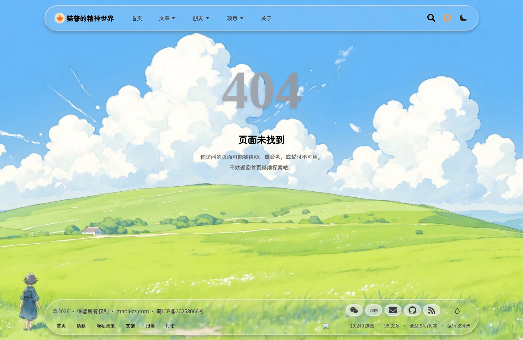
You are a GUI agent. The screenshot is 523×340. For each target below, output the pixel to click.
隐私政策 (105, 325)
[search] (431, 18)
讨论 (170, 325)
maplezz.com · (136, 310)
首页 (61, 325)
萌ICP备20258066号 (180, 310)
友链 (130, 325)
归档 (150, 325)
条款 (81, 325)
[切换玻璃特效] (457, 311)
